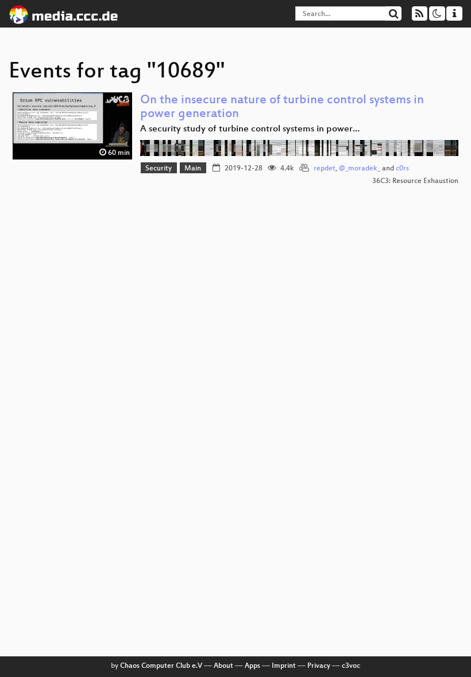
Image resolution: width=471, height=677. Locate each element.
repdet (324, 169)
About (223, 666)
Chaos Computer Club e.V (161, 666)
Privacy (318, 666)
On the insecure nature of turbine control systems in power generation (282, 108)
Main (192, 169)
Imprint (284, 666)
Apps (252, 666)
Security (158, 169)
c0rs (402, 169)
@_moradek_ (359, 169)
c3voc (351, 666)
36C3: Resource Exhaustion (415, 181)
